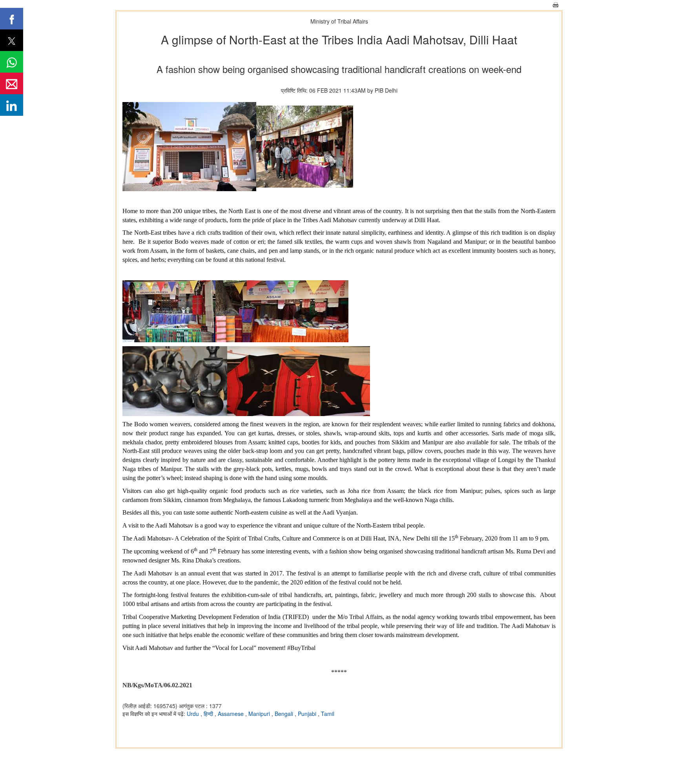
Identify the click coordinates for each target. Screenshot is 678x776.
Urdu (193, 714)
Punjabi (308, 714)
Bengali (285, 714)
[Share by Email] (11, 83)
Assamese (231, 714)
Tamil (327, 714)
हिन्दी (209, 714)
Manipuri (260, 714)
